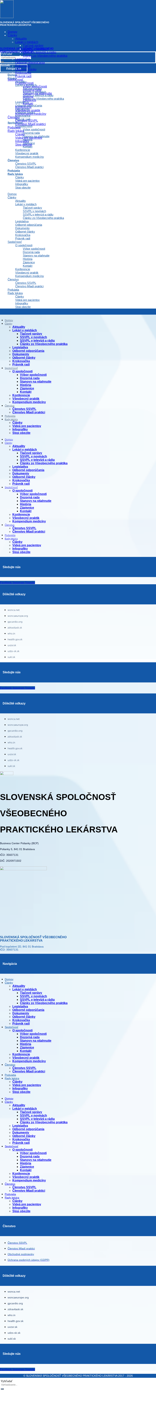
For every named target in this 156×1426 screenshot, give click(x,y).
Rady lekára (15, 173)
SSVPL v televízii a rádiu (38, 214)
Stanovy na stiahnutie (36, 255)
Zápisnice (29, 262)
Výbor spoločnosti (34, 248)
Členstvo (13, 160)
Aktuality (20, 200)
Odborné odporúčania (28, 224)
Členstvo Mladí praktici (29, 167)
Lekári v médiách (26, 204)
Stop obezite (23, 187)
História (27, 259)
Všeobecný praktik (26, 153)
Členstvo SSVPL (25, 163)
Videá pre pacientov (27, 180)
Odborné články (25, 231)
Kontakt (27, 146)
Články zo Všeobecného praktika (43, 218)
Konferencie (22, 150)
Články (19, 177)
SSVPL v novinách (34, 211)
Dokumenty (22, 228)
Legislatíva (22, 221)
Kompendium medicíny (29, 156)
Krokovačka (22, 235)
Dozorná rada (31, 252)
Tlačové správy (32, 207)
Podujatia (13, 289)
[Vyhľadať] (2, 1389)
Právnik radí (22, 238)
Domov (12, 194)
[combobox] (16, 1384)
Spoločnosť (15, 241)
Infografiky (21, 184)
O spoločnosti (23, 245)
